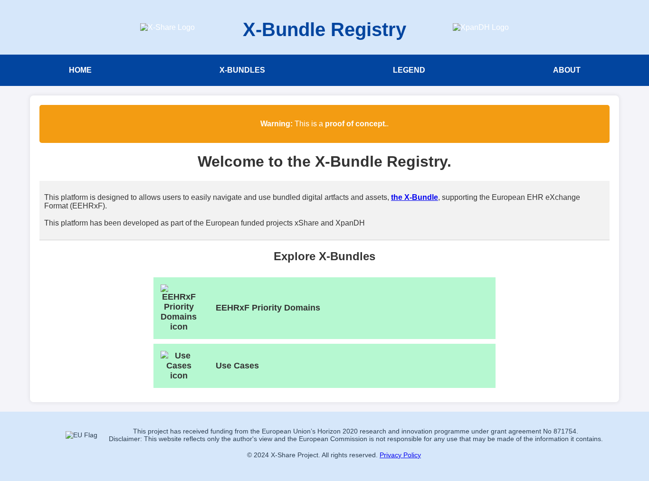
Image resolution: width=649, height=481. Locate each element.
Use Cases (237, 365)
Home (80, 70)
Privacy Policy (400, 455)
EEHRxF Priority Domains (268, 307)
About (567, 70)
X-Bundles (242, 70)
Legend (409, 70)
